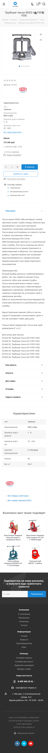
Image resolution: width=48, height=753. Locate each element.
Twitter (24, 743)
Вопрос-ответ (24, 669)
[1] (5, 80)
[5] (15, 80)
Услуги (24, 625)
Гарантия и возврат (24, 665)
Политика (24, 621)
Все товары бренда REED (19, 500)
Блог (24, 647)
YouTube (30, 743)
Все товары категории (18, 496)
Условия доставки (24, 661)
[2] (7, 80)
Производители (24, 643)
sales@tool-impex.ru (26, 687)
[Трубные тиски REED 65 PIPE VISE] (24, 49)
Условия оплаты (24, 658)
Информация (24, 631)
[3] (10, 80)
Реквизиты (24, 617)
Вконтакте (17, 743)
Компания (24, 609)
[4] (12, 80)
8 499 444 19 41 (25, 681)
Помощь (24, 653)
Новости (24, 639)
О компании (24, 614)
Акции (24, 636)
